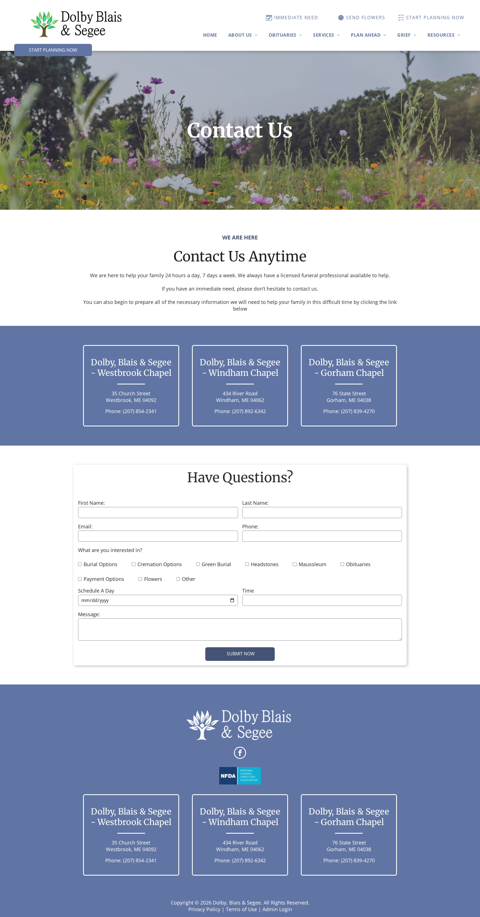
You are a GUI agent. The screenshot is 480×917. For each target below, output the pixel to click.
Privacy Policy (204, 909)
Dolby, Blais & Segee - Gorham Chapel (349, 367)
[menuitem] (210, 35)
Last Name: (255, 502)
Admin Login (277, 909)
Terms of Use (241, 909)
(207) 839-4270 (358, 411)
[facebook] (240, 753)
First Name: (91, 502)
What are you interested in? (110, 550)
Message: (89, 614)
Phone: (250, 526)
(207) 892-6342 (249, 411)
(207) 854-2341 (140, 411)
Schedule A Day (96, 590)
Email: (85, 526)
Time (248, 590)
